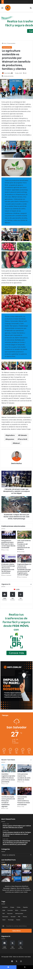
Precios (25, 916)
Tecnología (11, 919)
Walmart (17, 443)
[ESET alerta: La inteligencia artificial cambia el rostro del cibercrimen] (27, 879)
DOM (3, 910)
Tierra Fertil (23, 439)
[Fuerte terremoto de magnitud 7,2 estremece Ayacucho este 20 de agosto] (6, 879)
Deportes (25, 907)
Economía (10, 910)
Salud (3, 919)
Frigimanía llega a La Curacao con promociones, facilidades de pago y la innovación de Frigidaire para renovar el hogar (24, 569)
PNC (19, 916)
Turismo (18, 919)
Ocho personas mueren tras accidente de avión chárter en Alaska (23, 777)
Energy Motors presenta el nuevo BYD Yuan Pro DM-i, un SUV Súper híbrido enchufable (8, 544)
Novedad (13, 916)
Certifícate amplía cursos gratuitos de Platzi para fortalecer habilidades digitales (8, 801)
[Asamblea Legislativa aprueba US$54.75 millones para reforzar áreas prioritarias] (8, 768)
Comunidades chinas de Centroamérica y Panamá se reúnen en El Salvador (23, 801)
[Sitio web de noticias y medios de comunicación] (8, 8)
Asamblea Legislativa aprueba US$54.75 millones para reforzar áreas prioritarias (8, 778)
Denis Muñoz (7, 73)
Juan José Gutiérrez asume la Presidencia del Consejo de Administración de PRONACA (24, 545)
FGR (3, 913)
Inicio (4, 43)
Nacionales (5, 916)
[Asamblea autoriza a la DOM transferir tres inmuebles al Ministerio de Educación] (6, 866)
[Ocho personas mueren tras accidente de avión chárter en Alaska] (24, 768)
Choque (12, 907)
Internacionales (19, 913)
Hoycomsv (10, 439)
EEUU (16, 910)
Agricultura (11, 435)
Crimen (18, 907)
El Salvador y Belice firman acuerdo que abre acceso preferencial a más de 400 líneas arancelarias (8, 568)
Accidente (5, 907)
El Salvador (23, 435)
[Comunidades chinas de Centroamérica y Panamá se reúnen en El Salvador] (24, 791)
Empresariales (11, 43)
